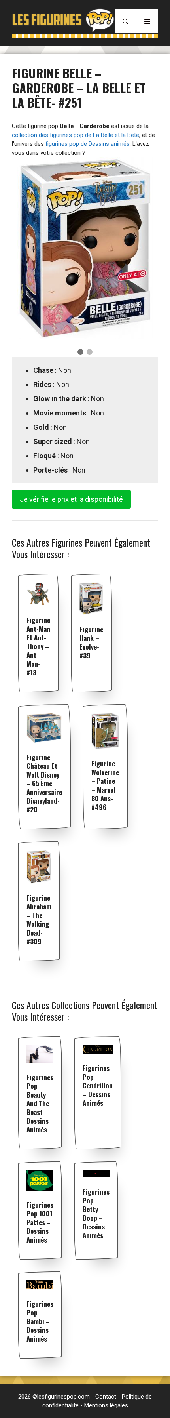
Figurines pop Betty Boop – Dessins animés (96, 1213)
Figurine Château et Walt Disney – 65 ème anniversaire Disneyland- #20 (44, 783)
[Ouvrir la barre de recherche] (125, 21)
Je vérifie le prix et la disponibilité (71, 499)
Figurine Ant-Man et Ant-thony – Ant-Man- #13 (38, 646)
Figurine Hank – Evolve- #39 (91, 642)
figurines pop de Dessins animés (87, 143)
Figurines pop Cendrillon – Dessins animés (98, 1085)
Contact (105, 1396)
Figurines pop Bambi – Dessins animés (39, 1321)
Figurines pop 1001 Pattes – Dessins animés (39, 1222)
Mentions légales (106, 1405)
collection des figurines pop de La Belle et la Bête (75, 135)
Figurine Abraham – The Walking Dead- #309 (38, 919)
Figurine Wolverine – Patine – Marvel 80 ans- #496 (105, 785)
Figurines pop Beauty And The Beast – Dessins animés (39, 1103)
